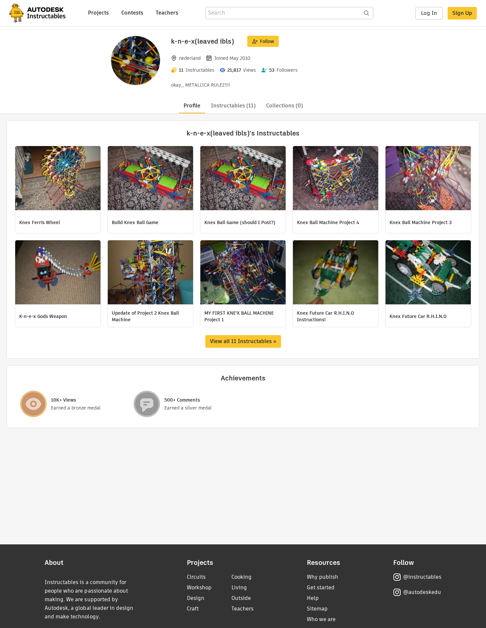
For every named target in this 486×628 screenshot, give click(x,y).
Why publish (322, 577)
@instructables (422, 577)
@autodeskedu (422, 592)
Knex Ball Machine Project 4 (328, 222)
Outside (241, 598)
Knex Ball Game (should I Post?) (239, 222)
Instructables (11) (233, 105)
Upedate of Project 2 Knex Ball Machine (145, 316)
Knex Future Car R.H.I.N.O (418, 316)
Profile (191, 105)
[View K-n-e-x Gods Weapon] (58, 273)
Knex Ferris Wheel (39, 222)
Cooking (241, 577)
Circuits (196, 577)
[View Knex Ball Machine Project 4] (335, 179)
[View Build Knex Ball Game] (150, 179)
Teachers (167, 13)
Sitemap (317, 608)
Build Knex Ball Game (135, 222)
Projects (98, 13)
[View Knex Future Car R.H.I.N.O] (428, 273)
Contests (132, 13)
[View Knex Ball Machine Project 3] (428, 179)
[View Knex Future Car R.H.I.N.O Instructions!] (335, 273)
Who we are (321, 619)
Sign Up (462, 13)
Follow (267, 41)
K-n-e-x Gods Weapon (43, 316)
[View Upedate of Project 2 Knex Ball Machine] (150, 273)
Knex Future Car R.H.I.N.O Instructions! (325, 316)
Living (239, 587)
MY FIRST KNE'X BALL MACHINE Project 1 (239, 316)
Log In (429, 13)
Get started (321, 587)
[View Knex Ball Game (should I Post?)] (243, 179)
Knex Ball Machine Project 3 (420, 222)
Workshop (199, 587)
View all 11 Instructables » (243, 341)
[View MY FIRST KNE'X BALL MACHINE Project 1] (243, 273)
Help (313, 598)
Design (195, 598)
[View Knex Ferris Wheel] (58, 179)
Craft (193, 608)
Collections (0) (284, 105)
